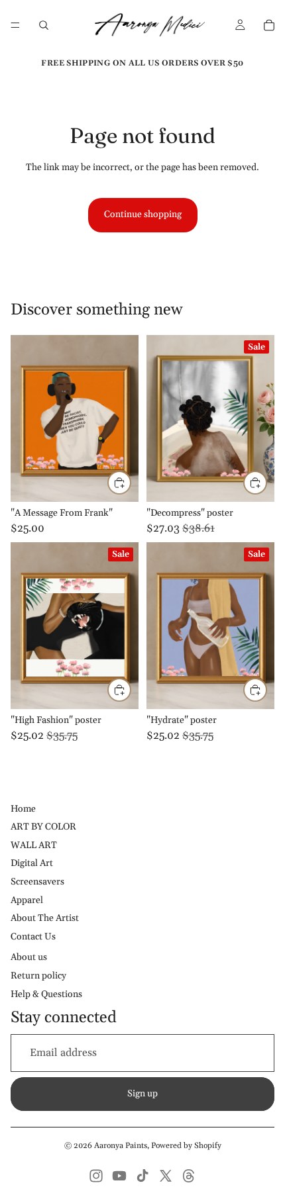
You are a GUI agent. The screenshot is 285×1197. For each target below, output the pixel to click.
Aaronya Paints (120, 1146)
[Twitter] (166, 1176)
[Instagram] (96, 1176)
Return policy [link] (38, 976)
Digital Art (32, 863)
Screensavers (37, 882)
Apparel (27, 900)
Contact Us (33, 937)
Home (23, 809)
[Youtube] (119, 1176)
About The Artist (45, 918)
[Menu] (15, 25)
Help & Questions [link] (46, 994)
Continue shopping (143, 214)
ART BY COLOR (43, 827)
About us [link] (29, 957)
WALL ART (34, 845)
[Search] (43, 25)
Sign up (142, 1094)
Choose (130, 482)
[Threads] (189, 1176)
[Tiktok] (142, 1176)
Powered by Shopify (186, 1146)
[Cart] (269, 25)
